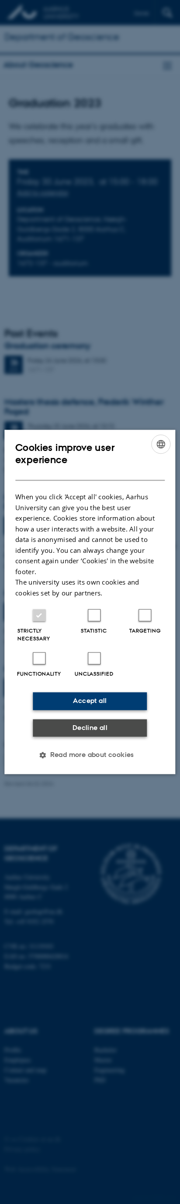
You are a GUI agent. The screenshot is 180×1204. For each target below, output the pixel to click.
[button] (90, 755)
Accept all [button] (90, 701)
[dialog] (89, 602)
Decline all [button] (90, 727)
